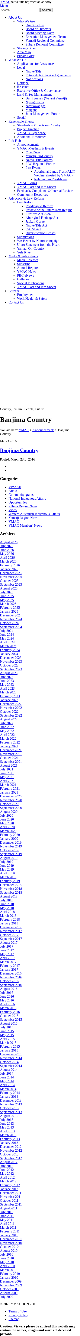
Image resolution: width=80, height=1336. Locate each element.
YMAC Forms (27, 183)
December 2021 (11, 750)
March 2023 (8, 692)
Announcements (28, 144)
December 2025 (11, 573)
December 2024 (11, 615)
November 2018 (11, 888)
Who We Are (26, 21)
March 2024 (8, 646)
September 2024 (11, 627)
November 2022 (11, 707)
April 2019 (7, 873)
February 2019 (10, 881)
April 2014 (7, 1085)
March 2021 (8, 784)
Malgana (31, 110)
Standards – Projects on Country (39, 125)
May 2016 (7, 1000)
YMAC (5, 2)
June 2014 (7, 1077)
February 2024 (10, 650)
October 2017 (9, 935)
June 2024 (7, 634)
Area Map (24, 52)
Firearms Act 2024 (38, 214)
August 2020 (8, 811)
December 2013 (11, 1100)
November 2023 (11, 661)
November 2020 (11, 800)
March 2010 (8, 1270)
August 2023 (8, 673)
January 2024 (9, 654)
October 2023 (9, 665)
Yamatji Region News (23, 518)
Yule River (33, 152)
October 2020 (9, 804)
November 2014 (11, 1058)
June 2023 (7, 681)
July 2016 (6, 992)
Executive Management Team (46, 37)
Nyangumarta (35, 102)
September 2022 (11, 715)
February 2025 (10, 607)
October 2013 (9, 1108)
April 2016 (7, 1004)
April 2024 (7, 642)
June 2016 (7, 996)
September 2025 (11, 584)
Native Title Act (36, 225)
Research (23, 87)
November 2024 (11, 619)
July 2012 (6, 1166)
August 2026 (8, 542)
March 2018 (8, 915)
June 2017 (7, 950)
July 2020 (6, 815)
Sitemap (14, 1319)
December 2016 (11, 973)
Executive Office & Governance (39, 90)
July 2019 (6, 862)
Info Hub (15, 140)
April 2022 (7, 734)
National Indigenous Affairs (27, 498)
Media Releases (27, 260)
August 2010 (8, 1250)
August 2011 (8, 1208)
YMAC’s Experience (31, 133)
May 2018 (7, 908)
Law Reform (25, 202)
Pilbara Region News (23, 506)
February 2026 (10, 565)
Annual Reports (27, 268)
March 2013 (8, 1135)
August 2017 (8, 942)
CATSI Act (33, 229)
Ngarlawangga (35, 106)
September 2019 (11, 854)
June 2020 (7, 819)
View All (15, 487)
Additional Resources (31, 137)
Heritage (23, 83)
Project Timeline (28, 129)
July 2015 (6, 1027)
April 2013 (7, 1131)
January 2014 (9, 1096)
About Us (15, 17)
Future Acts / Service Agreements (48, 75)
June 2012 (7, 1170)
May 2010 (7, 1262)
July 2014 (6, 1073)
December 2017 (11, 927)
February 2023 (10, 696)
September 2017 (11, 939)
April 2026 (7, 557)
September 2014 (11, 1066)
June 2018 (7, 904)
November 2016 (11, 977)
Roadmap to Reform (39, 206)
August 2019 (8, 858)
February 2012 (10, 1185)
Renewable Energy (21, 121)
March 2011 (8, 1227)
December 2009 (11, 1281)
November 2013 (11, 1104)
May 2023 (7, 684)
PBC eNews (25, 275)
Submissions (25, 237)
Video (13, 510)
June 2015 (7, 1031)
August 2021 (8, 765)
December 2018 (11, 885)
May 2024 (7, 638)
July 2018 (6, 900)
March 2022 (8, 738)
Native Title (33, 71)
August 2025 (8, 588)
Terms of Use (18, 1311)
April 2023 (7, 688)
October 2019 (9, 850)
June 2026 (7, 550)
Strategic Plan (26, 48)
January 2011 (9, 1235)
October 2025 (9, 580)
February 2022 (10, 742)
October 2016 (9, 981)
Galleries (23, 279)
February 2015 (10, 1046)
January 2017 (9, 969)
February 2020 (10, 835)
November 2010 (11, 1243)
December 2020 (11, 796)
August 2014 (8, 1069)
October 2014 (9, 1062)
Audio (13, 491)
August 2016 (8, 989)
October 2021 (9, 758)
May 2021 (7, 777)
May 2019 (7, 869)
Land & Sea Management (34, 94)
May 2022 (7, 731)
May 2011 (7, 1220)
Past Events (33, 167)
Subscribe (23, 264)
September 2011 (11, 1204)
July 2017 (6, 946)
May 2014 (7, 1081)
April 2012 (7, 1177)
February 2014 (10, 1093)
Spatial (21, 117)
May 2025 (7, 600)
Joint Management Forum (43, 114)
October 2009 (9, 1289)
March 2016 (8, 1008)
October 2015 (9, 1016)
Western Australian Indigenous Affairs (34, 514)
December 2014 (11, 1054)
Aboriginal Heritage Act (42, 217)
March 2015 (8, 1042)
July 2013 (6, 1119)
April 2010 (7, 1266)
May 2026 (7, 553)
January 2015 (9, 1050)
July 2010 (6, 1254)
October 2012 (9, 1154)
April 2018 (7, 912)
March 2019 (8, 877)
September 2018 (11, 892)
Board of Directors (38, 29)
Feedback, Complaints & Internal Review (45, 191)
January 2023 (9, 700)
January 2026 (9, 569)
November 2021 (11, 754)
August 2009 (8, 1293)
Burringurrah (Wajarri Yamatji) (46, 98)
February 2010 (10, 1273)
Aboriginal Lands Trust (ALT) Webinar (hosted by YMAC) (54, 173)
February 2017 (10, 965)
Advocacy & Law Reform (26, 198)
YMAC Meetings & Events (35, 148)
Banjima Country (19, 450)
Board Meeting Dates (40, 33)
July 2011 (6, 1212)
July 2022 (6, 723)
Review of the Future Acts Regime (49, 210)
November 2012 (11, 1150)
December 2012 (11, 1146)
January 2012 (9, 1189)
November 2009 (11, 1285)
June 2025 (7, 596)
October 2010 (9, 1247)
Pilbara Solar (25, 56)
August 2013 (8, 1116)
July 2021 (6, 769)
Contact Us (16, 302)
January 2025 (9, 611)
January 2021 (9, 792)
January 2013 (9, 1143)
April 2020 (7, 827)
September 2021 (11, 761)
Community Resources (32, 194)
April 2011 (7, 1223)
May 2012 (7, 1173)
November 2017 (11, 931)
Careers (14, 291)
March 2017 (8, 962)
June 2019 (7, 865)
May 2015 (7, 1035)
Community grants (21, 494)
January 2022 (9, 746)
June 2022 (7, 727)
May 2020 (7, 823)
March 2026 (8, 561)
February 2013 (10, 1139)
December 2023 (11, 657)
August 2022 (8, 719)
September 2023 (11, 669)
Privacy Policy (18, 1315)
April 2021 (7, 781)
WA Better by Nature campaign (38, 241)
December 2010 (11, 1239)
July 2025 (6, 592)
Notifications (34, 79)
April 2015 (7, 1039)
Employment (25, 294)
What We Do (17, 60)
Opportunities (18, 502)
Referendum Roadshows (50, 179)
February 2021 (10, 788)
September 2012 (11, 1158)
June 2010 (7, 1258)
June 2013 (7, 1123)
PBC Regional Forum (40, 164)
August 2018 (8, 896)
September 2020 (11, 808)
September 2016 (11, 985)
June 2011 (7, 1216)
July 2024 (6, 630)
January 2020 (9, 838)
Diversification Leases (40, 233)
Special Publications (30, 283)
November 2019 (11, 846)
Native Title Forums (39, 160)
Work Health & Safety (32, 298)
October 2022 (9, 711)
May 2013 (7, 1127)
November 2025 (11, 577)
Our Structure (35, 25)
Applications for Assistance (35, 63)
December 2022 (11, 704)
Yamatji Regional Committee (45, 40)
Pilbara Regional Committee (45, 44)
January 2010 (9, 1277)
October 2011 (9, 1200)
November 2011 (11, 1196)
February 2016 (10, 1012)
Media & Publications (23, 256)
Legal (21, 67)
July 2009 (6, 1297)
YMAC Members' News (25, 525)
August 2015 (8, 1023)
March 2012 (8, 1181)
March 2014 (8, 1089)
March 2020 (8, 831)
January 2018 (9, 923)
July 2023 (6, 677)
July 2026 (6, 546)
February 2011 (10, 1231)
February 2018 (10, 919)
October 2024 (9, 623)
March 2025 (8, 604)
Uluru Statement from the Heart (38, 244)
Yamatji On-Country (39, 156)
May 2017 (7, 954)
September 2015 (11, 1019)
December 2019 (11, 842)
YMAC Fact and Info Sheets (36, 187)
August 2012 (8, 1162)
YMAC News (26, 271)
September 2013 (11, 1112)
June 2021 (7, 773)
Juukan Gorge (35, 221)
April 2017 (7, 958)
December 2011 (10, 1193)
